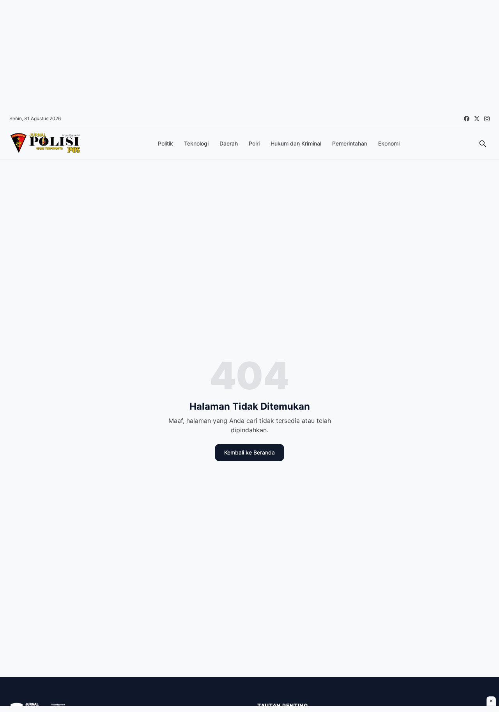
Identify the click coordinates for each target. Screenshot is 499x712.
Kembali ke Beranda (249, 452)
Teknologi (196, 143)
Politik (165, 143)
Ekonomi (389, 143)
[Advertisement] (234, 54)
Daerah (228, 143)
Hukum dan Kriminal (296, 143)
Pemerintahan (349, 143)
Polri (254, 143)
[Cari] (483, 144)
